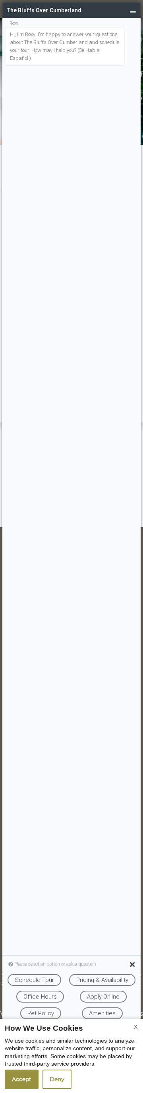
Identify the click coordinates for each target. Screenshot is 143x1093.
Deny (57, 1079)
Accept (21, 1079)
